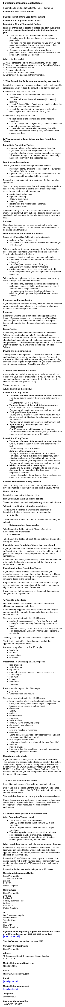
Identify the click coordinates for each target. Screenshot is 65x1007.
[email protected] (11, 936)
